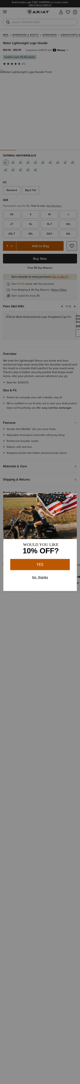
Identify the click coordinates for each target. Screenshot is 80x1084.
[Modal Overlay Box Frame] (40, 542)
